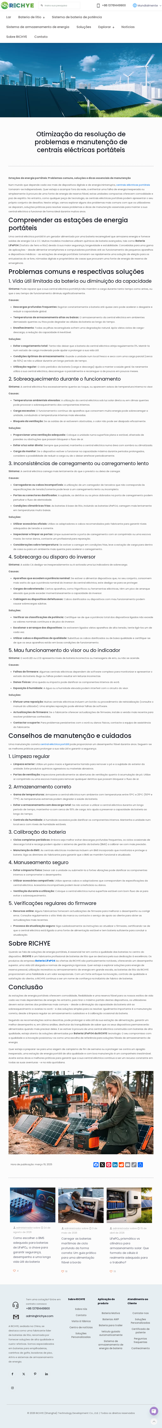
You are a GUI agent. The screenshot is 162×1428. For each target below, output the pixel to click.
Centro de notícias (81, 1327)
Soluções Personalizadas (81, 1335)
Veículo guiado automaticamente (110, 1333)
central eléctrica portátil (54, 744)
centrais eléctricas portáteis (133, 184)
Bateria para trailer (111, 1325)
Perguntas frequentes (140, 1340)
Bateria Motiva (111, 1313)
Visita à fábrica (81, 1321)
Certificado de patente (141, 1330)
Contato (81, 1315)
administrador (24, 1227)
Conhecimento (140, 1348)
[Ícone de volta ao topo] (154, 1421)
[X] (102, 1165)
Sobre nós (81, 1309)
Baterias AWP (111, 1319)
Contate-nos (140, 1313)
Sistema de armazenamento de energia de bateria (110, 1345)
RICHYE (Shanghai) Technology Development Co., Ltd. (67, 1413)
